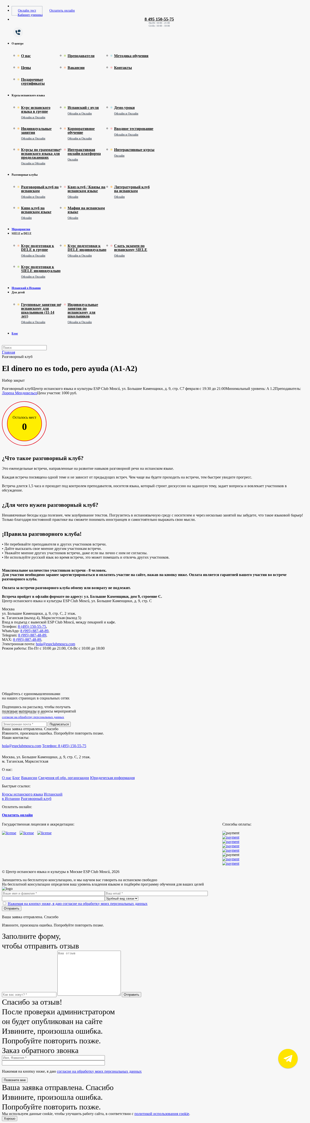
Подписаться (59, 724)
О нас (6, 778)
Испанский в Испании (26, 288)
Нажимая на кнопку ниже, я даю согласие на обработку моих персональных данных (77, 904)
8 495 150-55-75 (159, 19)
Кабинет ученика (30, 15)
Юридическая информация (112, 778)
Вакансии (29, 778)
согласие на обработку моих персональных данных (99, 1071)
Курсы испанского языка (22, 794)
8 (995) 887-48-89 (34, 631)
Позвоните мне (15, 1080)
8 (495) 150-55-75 (32, 626)
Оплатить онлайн (62, 10)
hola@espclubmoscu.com (55, 644)
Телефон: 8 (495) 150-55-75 (64, 746)
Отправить (11, 908)
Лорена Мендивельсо (19, 393)
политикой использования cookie (161, 1114)
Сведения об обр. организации (63, 778)
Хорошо (9, 1118)
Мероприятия (21, 229)
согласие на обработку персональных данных (33, 717)
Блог (15, 333)
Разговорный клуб (36, 799)
